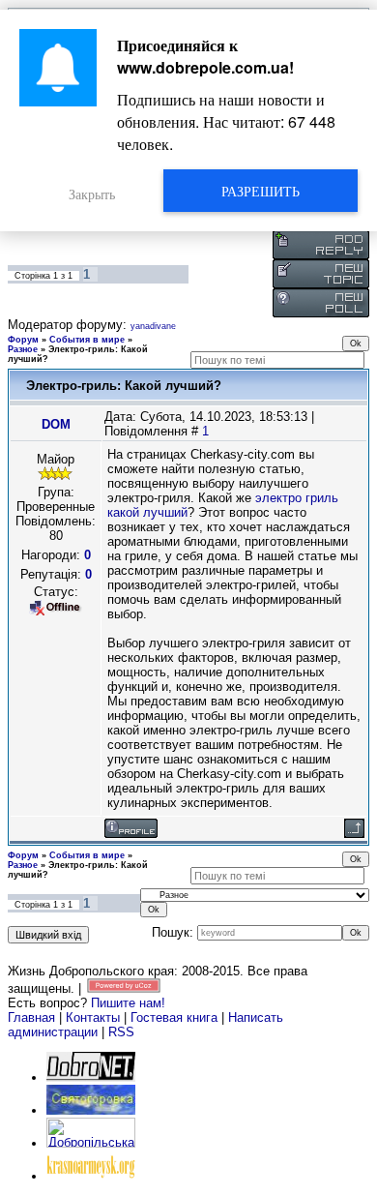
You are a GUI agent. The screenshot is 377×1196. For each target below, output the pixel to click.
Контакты (93, 1017)
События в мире (87, 339)
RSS (121, 1032)
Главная (31, 1017)
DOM (56, 424)
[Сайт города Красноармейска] (90, 1176)
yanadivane (153, 326)
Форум (23, 339)
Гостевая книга (174, 1017)
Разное (23, 349)
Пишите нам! (128, 1003)
